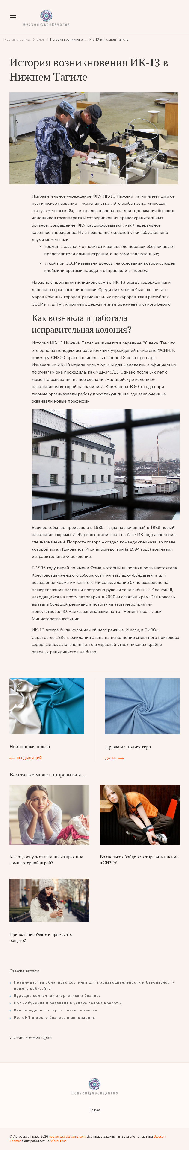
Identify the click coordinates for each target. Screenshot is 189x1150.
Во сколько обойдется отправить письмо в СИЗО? (139, 859)
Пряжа (94, 1110)
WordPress (58, 1141)
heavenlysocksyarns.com (67, 1136)
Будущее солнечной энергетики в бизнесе (57, 995)
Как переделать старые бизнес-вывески (55, 1010)
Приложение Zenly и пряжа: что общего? (40, 937)
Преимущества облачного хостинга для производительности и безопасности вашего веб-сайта (94, 985)
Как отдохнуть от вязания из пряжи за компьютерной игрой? (46, 859)
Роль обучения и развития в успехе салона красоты (68, 1003)
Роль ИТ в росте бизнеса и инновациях (54, 1017)
